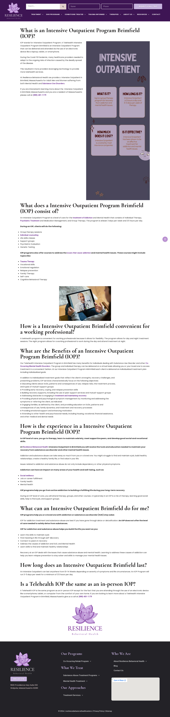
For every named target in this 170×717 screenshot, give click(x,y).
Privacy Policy (98, 711)
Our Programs (53, 14)
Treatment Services (72, 695)
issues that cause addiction (79, 253)
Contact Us (118, 670)
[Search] (63, 6)
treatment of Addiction (83, 218)
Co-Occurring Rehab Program (76, 661)
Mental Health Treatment (74, 681)
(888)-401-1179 (39, 95)
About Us (128, 14)
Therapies (114, 14)
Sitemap (108, 711)
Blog (116, 666)
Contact (156, 14)
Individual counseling (29, 235)
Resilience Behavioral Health (35, 447)
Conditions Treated (74, 14)
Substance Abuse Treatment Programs (80, 675)
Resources (142, 14)
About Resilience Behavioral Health (129, 661)
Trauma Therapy (27, 261)
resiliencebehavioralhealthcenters (79, 711)
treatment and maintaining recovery (70, 396)
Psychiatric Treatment (29, 221)
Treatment (36, 14)
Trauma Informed (96, 14)
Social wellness (27, 475)
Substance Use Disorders (53, 83)
